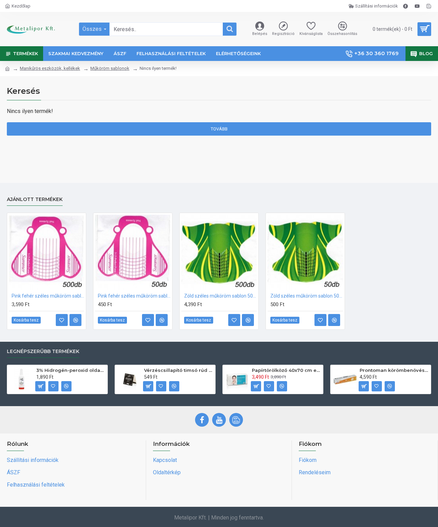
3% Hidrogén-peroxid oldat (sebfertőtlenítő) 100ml (70, 370)
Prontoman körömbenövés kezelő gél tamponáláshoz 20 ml (394, 370)
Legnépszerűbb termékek (43, 351)
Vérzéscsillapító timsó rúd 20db (178, 370)
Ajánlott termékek (35, 199)
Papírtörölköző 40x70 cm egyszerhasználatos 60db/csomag (286, 370)
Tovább (219, 128)
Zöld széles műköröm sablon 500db (220, 296)
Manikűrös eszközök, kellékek (50, 68)
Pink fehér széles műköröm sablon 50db (134, 296)
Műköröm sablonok (109, 68)
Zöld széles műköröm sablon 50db (306, 296)
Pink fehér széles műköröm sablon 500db (48, 296)
